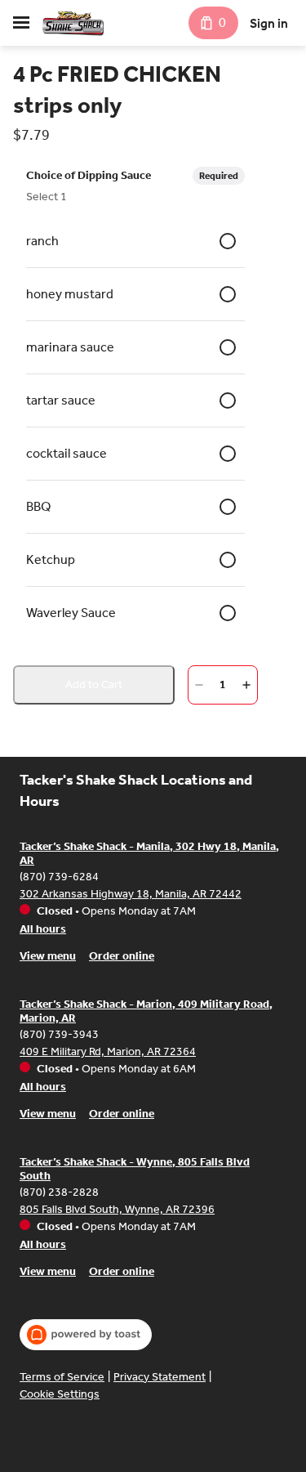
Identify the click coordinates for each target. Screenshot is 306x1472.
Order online (121, 956)
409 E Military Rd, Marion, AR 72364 (108, 1051)
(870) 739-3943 (59, 1034)
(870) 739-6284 (59, 877)
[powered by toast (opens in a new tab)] (85, 1334)
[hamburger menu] (21, 23)
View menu (48, 956)
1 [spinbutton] (223, 684)
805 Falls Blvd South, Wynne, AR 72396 (117, 1209)
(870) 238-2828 (59, 1192)
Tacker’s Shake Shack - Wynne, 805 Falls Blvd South (135, 1169)
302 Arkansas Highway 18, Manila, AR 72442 (131, 894)
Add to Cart (93, 684)
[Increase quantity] (246, 685)
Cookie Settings (60, 1394)
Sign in (269, 23)
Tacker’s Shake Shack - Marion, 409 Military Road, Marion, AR (146, 1011)
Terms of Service (62, 1377)
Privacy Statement (159, 1377)
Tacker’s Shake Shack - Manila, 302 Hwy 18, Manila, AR (149, 853)
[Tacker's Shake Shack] (73, 23)
